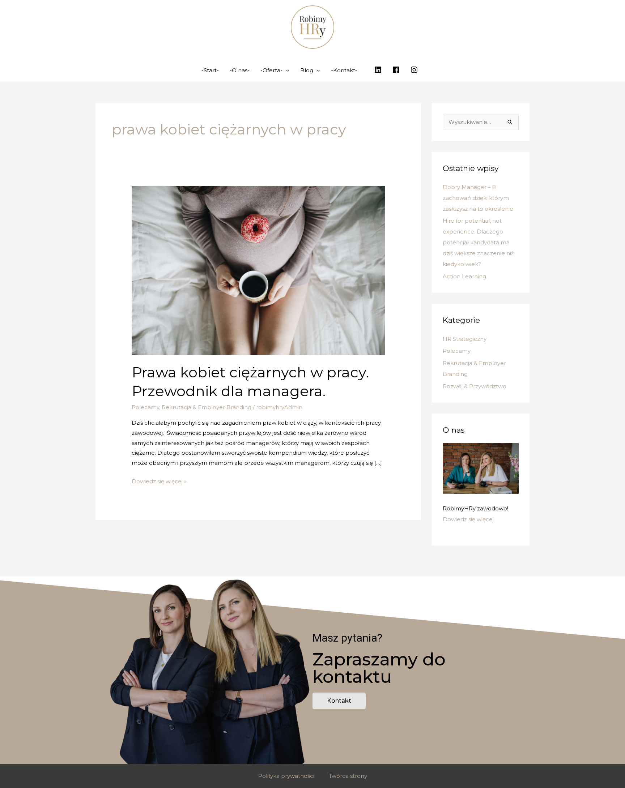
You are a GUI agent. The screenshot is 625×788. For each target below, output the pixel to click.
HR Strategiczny (464, 338)
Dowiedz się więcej (468, 519)
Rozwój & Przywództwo (474, 386)
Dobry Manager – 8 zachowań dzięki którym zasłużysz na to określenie (478, 198)
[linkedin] (379, 70)
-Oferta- (271, 70)
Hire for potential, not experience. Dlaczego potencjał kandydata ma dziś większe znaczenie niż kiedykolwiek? (478, 242)
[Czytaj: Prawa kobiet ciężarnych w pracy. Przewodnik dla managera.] (258, 269)
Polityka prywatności (286, 775)
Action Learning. (465, 276)
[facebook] (397, 70)
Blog (306, 70)
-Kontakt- (344, 70)
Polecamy (145, 407)
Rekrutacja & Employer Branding (206, 407)
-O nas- (240, 70)
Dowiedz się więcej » (159, 480)
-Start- (210, 70)
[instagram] (415, 70)
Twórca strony (348, 775)
